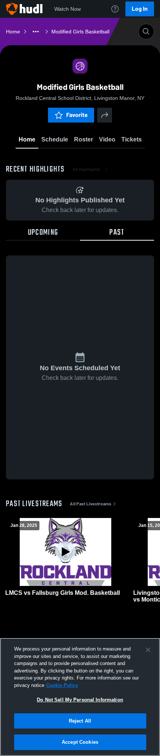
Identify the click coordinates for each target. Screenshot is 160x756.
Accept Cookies (80, 742)
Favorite (77, 115)
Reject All (80, 721)
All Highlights (86, 169)
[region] (80, 697)
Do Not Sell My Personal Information (80, 700)
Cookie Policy (62, 685)
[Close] (148, 650)
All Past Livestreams (90, 504)
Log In (140, 9)
